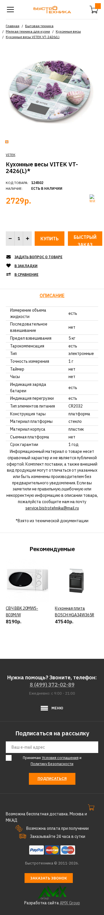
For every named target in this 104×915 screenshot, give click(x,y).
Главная (12, 26)
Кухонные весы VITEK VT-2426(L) (33, 37)
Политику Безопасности (52, 763)
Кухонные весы (68, 31)
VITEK (10, 154)
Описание (52, 295)
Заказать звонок (48, 878)
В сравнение (26, 274)
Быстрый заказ (85, 240)
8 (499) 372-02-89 (52, 684)
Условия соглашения (60, 757)
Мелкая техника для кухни (28, 31)
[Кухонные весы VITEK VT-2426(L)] (52, 91)
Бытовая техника (39, 26)
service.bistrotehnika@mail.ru (52, 508)
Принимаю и (52, 760)
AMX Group (70, 902)
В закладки (26, 266)
